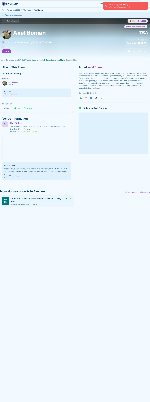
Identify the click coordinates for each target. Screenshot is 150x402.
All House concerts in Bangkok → (137, 192)
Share (8, 108)
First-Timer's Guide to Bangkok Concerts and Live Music (43, 60)
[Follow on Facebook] (91, 98)
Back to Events (12, 21)
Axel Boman (13, 82)
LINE (18, 108)
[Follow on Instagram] (86, 98)
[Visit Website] (101, 98)
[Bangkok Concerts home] (3, 10)
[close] (145, 4)
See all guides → (72, 60)
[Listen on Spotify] (81, 98)
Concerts (102, 3)
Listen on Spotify (138, 51)
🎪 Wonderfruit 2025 (137, 21)
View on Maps (14, 176)
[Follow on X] (96, 98)
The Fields (27, 10)
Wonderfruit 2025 (13, 10)
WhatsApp (30, 108)
